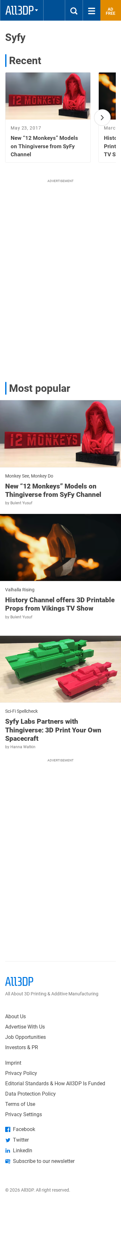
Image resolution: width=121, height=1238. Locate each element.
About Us (15, 1016)
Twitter (21, 1140)
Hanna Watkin (22, 747)
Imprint (13, 1063)
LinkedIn (22, 1150)
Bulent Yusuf (21, 503)
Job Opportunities (25, 1037)
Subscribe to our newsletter (44, 1161)
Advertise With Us (25, 1027)
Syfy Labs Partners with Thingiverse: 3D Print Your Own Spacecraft (53, 730)
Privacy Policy (21, 1073)
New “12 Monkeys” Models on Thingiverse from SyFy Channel (53, 490)
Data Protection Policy (30, 1094)
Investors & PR (21, 1047)
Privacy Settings (23, 1114)
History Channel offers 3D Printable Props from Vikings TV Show (60, 604)
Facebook (24, 1129)
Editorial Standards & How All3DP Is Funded (55, 1083)
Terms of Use (20, 1104)
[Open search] (74, 10)
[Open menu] (91, 10)
